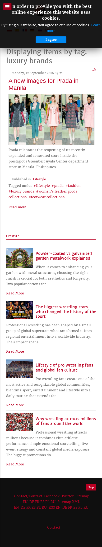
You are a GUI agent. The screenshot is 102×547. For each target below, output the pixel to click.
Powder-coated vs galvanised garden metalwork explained (64, 256)
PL (47, 502)
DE (31, 502)
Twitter (67, 496)
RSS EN (54, 508)
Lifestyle (39, 179)
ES (42, 502)
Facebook (52, 496)
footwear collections (48, 197)
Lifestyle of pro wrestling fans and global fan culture (64, 367)
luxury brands (22, 191)
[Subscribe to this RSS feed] (94, 70)
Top (91, 487)
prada (59, 186)
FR (37, 502)
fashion (74, 186)
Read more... (19, 207)
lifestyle (43, 186)
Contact (53, 527)
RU (53, 502)
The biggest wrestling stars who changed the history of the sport (66, 312)
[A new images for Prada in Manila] (51, 119)
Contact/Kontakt (27, 496)
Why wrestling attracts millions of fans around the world (66, 421)
